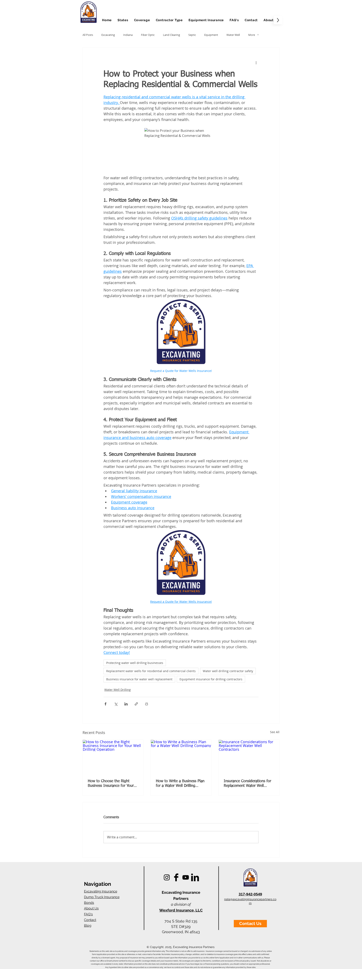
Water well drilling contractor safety (228, 671)
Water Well (233, 35)
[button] (122, 20)
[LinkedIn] (195, 877)
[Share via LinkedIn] (126, 704)
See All (274, 732)
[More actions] (256, 62)
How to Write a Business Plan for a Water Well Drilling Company (180, 783)
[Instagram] (167, 877)
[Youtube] (186, 877)
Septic (192, 35)
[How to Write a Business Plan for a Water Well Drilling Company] (181, 757)
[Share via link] (136, 704)
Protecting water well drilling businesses (134, 663)
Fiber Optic (148, 35)
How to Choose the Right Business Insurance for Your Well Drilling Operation (111, 783)
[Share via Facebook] (105, 704)
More (251, 35)
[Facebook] (176, 877)
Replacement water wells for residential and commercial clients (151, 671)
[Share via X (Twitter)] (116, 704)
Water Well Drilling (117, 690)
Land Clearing (171, 35)
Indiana (128, 35)
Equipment (211, 35)
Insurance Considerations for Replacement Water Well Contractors (247, 783)
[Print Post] (147, 704)
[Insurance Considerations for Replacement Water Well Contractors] (249, 757)
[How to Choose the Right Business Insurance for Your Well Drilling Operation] (113, 757)
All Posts (88, 35)
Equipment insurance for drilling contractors (211, 679)
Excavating (108, 35)
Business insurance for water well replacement (139, 679)
